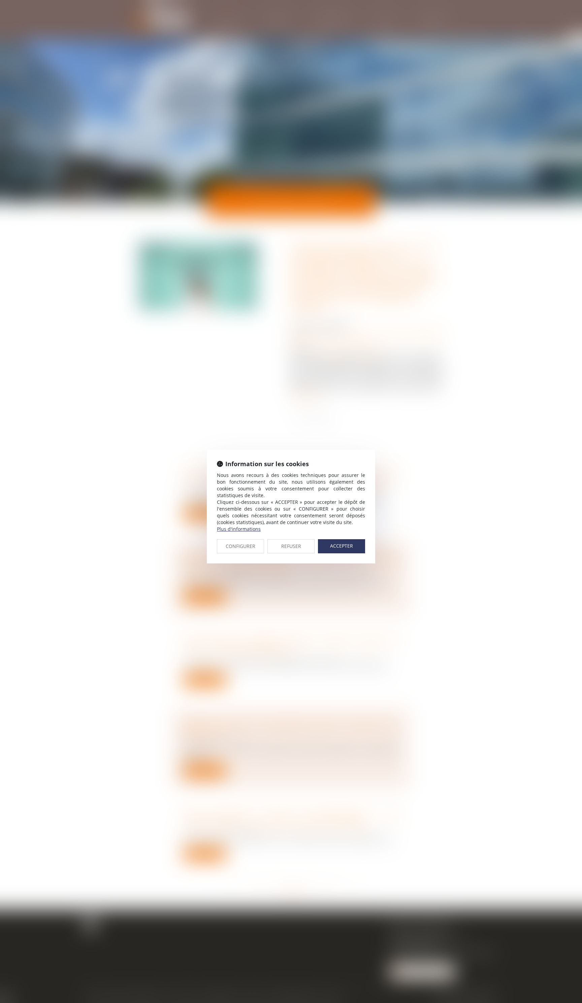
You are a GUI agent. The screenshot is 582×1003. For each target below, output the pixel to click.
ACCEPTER (341, 546)
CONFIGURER (240, 546)
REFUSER (291, 546)
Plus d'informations (239, 529)
